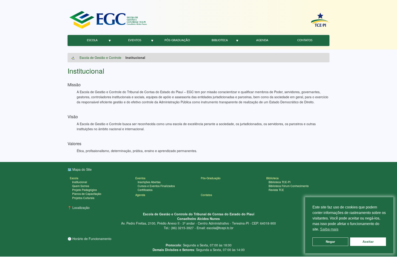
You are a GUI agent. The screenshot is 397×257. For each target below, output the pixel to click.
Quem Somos (80, 186)
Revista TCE (276, 190)
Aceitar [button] (368, 241)
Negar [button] (330, 241)
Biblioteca (220, 40)
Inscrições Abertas (149, 182)
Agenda (262, 40)
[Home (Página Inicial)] (73, 57)
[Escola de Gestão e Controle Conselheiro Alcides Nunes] (108, 20)
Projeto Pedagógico (84, 190)
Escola (92, 40)
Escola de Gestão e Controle (100, 57)
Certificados (145, 190)
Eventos (134, 40)
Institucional (86, 71)
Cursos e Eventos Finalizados (156, 186)
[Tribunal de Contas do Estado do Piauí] (320, 20)
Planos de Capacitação (86, 194)
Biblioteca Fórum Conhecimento (289, 186)
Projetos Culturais (83, 198)
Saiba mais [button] (329, 229)
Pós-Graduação (177, 40)
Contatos (304, 40)
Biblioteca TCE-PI (279, 182)
